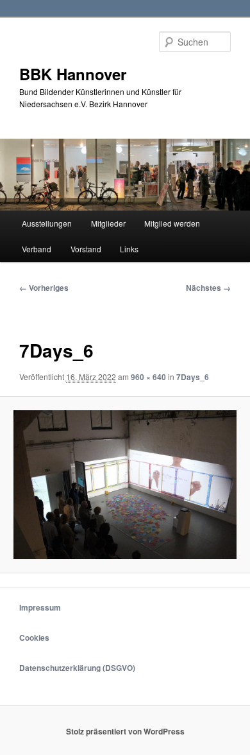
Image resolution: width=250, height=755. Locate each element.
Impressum (40, 607)
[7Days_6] (124, 484)
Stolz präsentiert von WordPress (125, 731)
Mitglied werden (172, 223)
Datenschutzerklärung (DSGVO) (77, 667)
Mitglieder (108, 223)
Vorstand (86, 248)
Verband (36, 248)
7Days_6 (192, 377)
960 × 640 (148, 377)
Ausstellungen (47, 223)
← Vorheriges (44, 287)
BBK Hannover (72, 74)
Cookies (34, 637)
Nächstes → (208, 287)
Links (129, 248)
